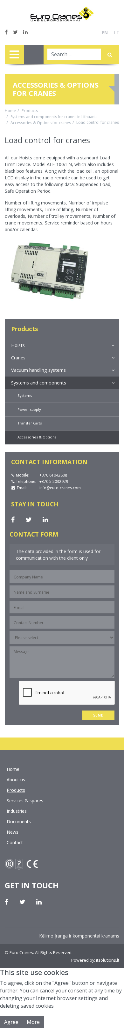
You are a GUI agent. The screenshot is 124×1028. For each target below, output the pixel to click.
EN (105, 33)
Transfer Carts (29, 423)
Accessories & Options (36, 437)
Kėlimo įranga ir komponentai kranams (79, 936)
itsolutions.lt (107, 960)
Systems (24, 395)
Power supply (29, 409)
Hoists (18, 345)
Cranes (18, 358)
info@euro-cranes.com (60, 488)
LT (116, 33)
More (33, 1021)
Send (98, 715)
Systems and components (38, 383)
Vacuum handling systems (38, 370)
